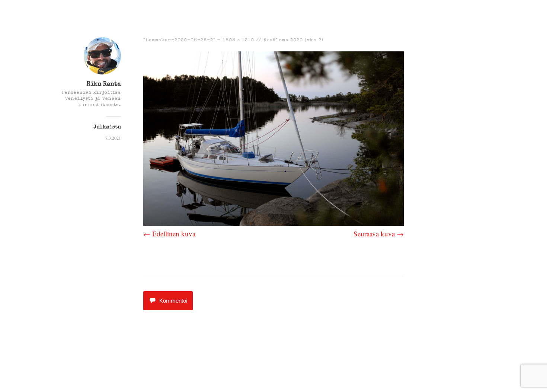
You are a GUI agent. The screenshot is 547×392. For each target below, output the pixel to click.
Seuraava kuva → (379, 233)
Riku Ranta (104, 84)
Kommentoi (173, 300)
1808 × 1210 (238, 40)
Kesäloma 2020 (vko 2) (293, 40)
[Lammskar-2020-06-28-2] (273, 223)
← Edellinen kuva (169, 233)
